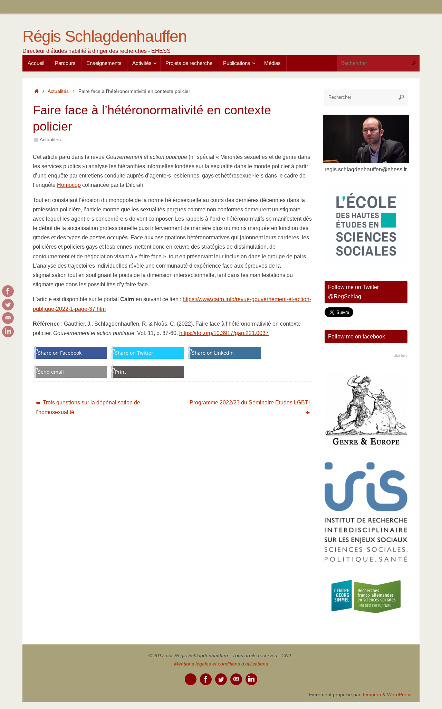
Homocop (69, 185)
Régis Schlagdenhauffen (104, 36)
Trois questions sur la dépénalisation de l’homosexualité (88, 407)
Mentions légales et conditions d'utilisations (221, 664)
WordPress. (400, 694)
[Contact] (8, 318)
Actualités (58, 91)
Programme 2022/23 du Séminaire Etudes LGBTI (250, 402)
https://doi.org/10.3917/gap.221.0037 (224, 333)
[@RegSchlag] (8, 304)
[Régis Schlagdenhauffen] (8, 291)
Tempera (371, 694)
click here (400, 355)
